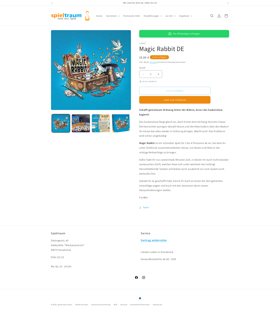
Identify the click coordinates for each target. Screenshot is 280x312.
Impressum (157, 304)
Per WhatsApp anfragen (186, 33)
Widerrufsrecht (82, 304)
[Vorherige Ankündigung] (52, 3)
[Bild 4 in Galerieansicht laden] (121, 123)
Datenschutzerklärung (101, 304)
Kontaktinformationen (140, 304)
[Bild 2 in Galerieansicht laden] (81, 123)
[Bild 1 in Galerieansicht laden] (61, 123)
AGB (115, 304)
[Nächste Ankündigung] (228, 3)
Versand (153, 62)
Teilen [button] (146, 207)
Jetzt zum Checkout (175, 99)
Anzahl (142, 67)
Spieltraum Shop (65, 304)
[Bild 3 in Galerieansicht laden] (101, 123)
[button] (112, 15)
